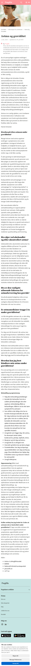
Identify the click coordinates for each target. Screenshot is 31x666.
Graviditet (3, 29)
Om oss (3, 599)
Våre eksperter (5, 603)
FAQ (2, 607)
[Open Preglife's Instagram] (2, 624)
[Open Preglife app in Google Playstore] (19, 635)
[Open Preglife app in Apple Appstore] (6, 635)
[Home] (15, 583)
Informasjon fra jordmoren (15, 29)
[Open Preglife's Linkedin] (6, 624)
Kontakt (3, 614)
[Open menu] (2, 2)
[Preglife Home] (8, 2)
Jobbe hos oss (5, 611)
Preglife (7, 44)
